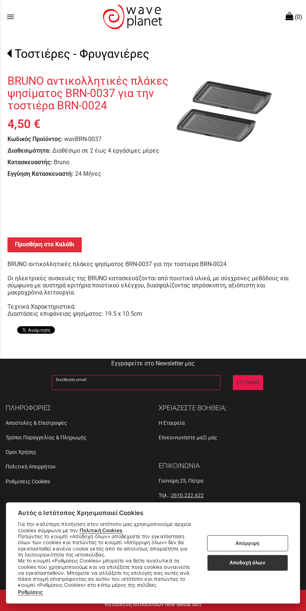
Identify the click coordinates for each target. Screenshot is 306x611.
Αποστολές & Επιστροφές (36, 423)
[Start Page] (131, 17)
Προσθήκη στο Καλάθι (44, 244)
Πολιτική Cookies (100, 530)
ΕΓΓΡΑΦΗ (248, 383)
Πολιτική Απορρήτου (31, 467)
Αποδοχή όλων (247, 562)
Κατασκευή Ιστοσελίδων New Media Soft (153, 604)
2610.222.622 (187, 495)
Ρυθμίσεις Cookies (28, 481)
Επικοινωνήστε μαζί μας (188, 437)
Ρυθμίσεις (30, 592)
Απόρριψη (247, 543)
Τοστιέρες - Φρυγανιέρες (82, 54)
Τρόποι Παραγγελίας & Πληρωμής (46, 437)
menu (10, 16)
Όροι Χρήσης (21, 452)
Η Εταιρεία (172, 423)
